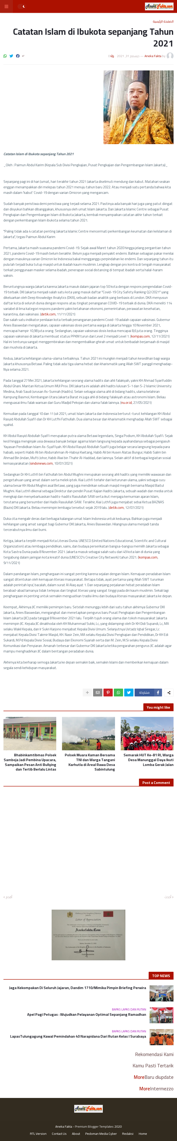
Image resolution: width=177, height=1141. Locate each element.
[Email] (97, 692)
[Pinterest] (108, 692)
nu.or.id (126, 402)
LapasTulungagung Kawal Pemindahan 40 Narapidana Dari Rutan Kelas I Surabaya (78, 1036)
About (76, 1134)
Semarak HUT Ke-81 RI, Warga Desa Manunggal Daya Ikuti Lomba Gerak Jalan (149, 760)
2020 (118, 1126)
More (139, 1077)
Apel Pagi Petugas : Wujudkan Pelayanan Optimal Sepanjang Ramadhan (86, 1014)
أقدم (9, 897)
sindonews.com (41, 463)
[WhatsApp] (5, 55)
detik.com (48, 314)
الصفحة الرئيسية (163, 21)
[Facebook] (18, 55)
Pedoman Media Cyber (101, 1134)
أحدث (168, 897)
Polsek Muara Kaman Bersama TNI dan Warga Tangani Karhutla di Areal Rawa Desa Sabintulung (90, 762)
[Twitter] (11, 55)
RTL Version (38, 1134)
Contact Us (59, 1134)
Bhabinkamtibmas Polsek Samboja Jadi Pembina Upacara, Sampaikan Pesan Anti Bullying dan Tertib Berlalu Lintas (30, 762)
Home (143, 1134)
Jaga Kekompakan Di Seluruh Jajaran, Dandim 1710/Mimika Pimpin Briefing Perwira (77, 987)
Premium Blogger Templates (94, 1126)
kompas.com (140, 336)
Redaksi (127, 1134)
